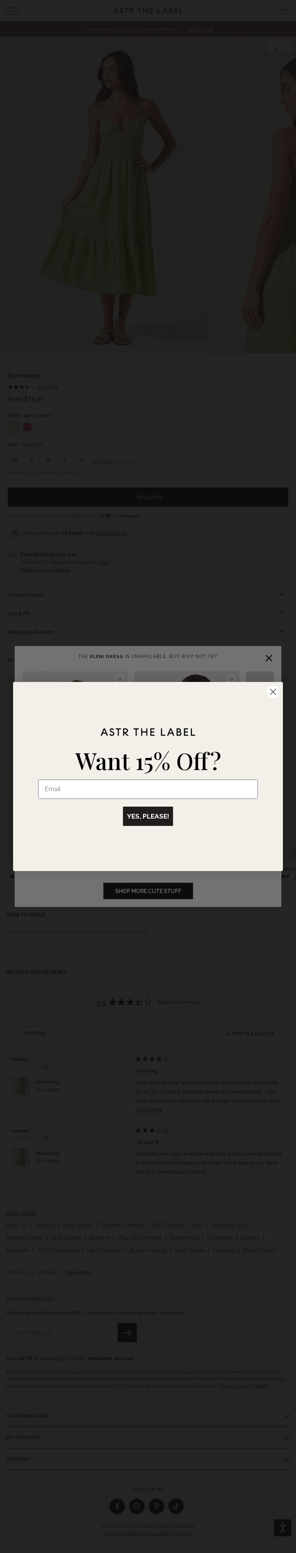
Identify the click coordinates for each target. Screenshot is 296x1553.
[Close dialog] (273, 692)
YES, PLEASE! (148, 816)
